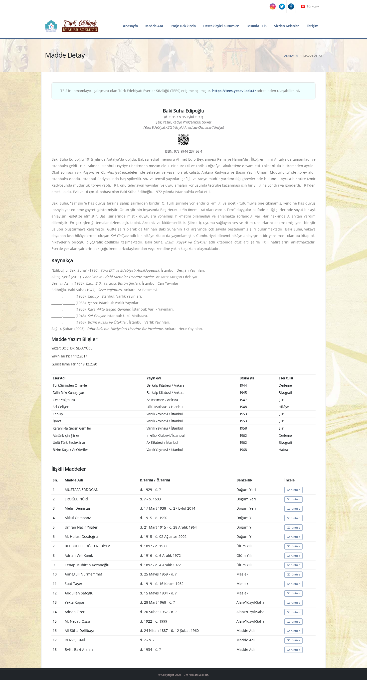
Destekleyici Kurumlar (221, 25)
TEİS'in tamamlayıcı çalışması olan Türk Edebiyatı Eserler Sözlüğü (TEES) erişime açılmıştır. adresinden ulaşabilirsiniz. (181, 90)
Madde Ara (154, 25)
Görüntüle (293, 490)
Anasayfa (130, 25)
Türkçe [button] (311, 6)
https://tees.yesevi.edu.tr (234, 90)
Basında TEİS (256, 25)
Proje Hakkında (183, 25)
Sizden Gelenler (286, 25)
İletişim (313, 25)
